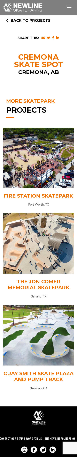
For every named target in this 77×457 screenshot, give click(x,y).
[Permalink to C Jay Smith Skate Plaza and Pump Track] (38, 336)
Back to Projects (30, 20)
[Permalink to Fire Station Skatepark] (38, 159)
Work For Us (34, 438)
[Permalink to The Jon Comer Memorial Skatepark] (38, 244)
